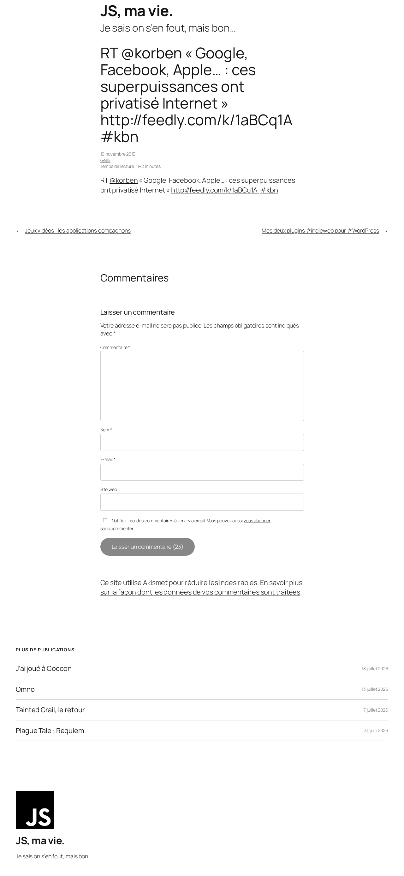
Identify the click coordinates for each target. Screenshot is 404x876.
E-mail (108, 459)
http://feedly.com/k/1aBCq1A (215, 190)
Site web (108, 489)
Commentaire (115, 347)
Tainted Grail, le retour (50, 709)
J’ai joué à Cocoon (44, 668)
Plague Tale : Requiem (50, 730)
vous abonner (257, 521)
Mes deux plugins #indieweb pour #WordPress (320, 230)
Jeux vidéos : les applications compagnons (78, 230)
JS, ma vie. (136, 10)
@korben (124, 180)
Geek (105, 160)
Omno (25, 689)
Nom (106, 430)
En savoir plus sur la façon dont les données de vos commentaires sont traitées (201, 587)
